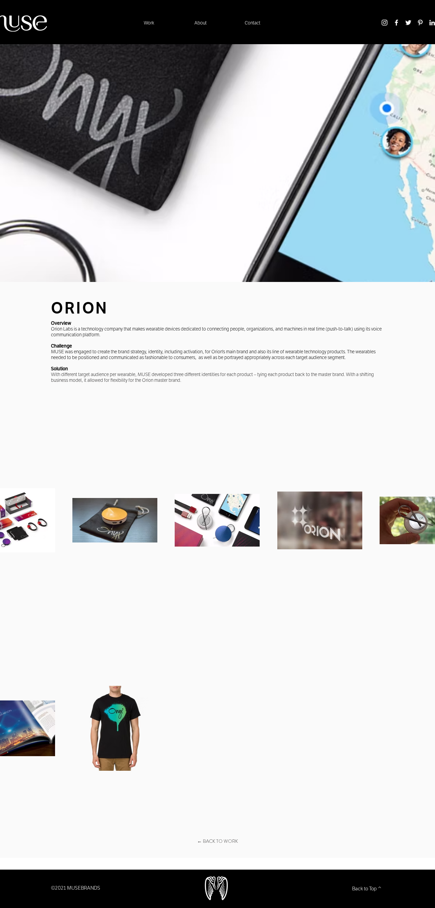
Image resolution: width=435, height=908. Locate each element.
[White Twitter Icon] (408, 22)
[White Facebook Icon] (396, 22)
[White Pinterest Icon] (420, 22)
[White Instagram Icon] (384, 22)
